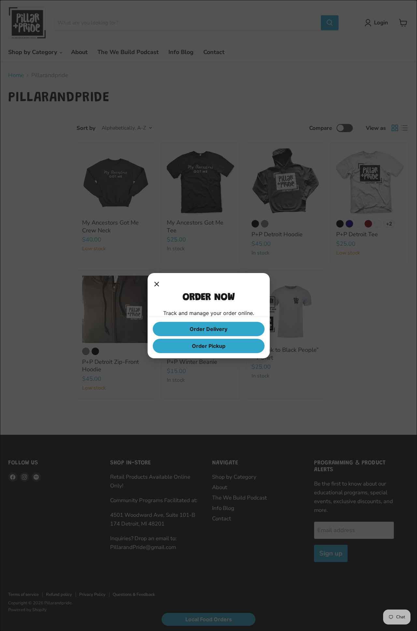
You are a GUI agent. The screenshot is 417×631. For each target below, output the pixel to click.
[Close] (156, 284)
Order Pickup (208, 346)
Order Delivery (208, 329)
